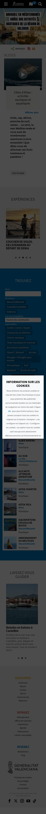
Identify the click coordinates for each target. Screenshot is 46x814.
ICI (9, 411)
